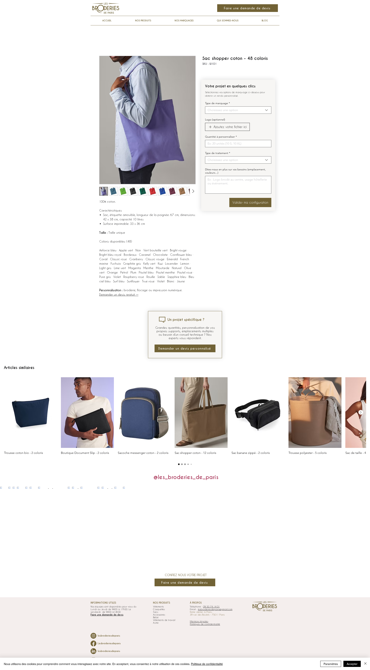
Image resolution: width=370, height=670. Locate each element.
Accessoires (159, 614)
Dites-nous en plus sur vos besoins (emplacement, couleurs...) (235, 171)
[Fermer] (365, 664)
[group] (185, 418)
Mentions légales (199, 621)
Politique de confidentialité (207, 664)
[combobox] (238, 110)
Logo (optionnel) (215, 119)
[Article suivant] (360, 412)
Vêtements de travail (164, 620)
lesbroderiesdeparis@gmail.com (215, 609)
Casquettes (159, 609)
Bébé (156, 617)
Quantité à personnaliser (221, 136)
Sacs (155, 612)
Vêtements (158, 606)
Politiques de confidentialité (205, 624)
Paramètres (331, 664)
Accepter (352, 664)
